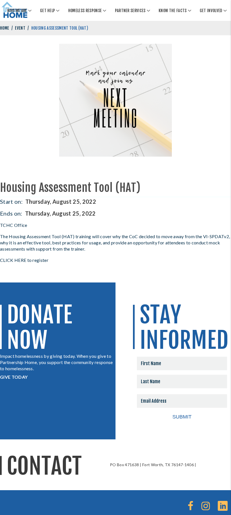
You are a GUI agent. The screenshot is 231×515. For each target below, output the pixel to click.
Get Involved (211, 10)
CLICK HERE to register (24, 260)
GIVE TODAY (14, 377)
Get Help (47, 10)
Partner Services (130, 10)
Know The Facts (172, 10)
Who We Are (17, 10)
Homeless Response (85, 10)
